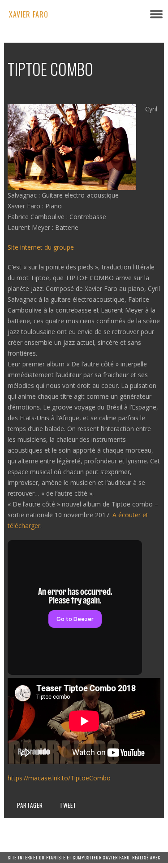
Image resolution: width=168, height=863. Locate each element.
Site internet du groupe (41, 247)
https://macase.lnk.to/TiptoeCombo (59, 778)
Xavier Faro (28, 14)
